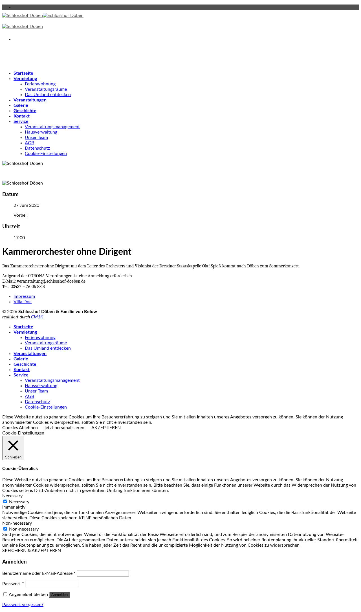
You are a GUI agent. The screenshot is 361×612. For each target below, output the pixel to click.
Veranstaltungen (30, 100)
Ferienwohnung (40, 84)
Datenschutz (37, 148)
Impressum (24, 296)
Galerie (21, 105)
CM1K (37, 317)
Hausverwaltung (41, 132)
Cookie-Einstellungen (46, 153)
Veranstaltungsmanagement (52, 127)
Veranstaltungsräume (46, 89)
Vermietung (25, 78)
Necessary (19, 502)
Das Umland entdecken (48, 94)
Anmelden (59, 595)
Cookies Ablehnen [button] (20, 427)
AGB (29, 143)
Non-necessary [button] (17, 523)
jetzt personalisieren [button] (64, 427)
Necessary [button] (12, 496)
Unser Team (36, 137)
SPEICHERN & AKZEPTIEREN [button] (31, 550)
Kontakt (22, 116)
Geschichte (25, 110)
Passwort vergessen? (22, 604)
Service (21, 121)
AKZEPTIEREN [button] (106, 427)
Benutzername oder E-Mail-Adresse (39, 573)
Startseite (23, 73)
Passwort (13, 584)
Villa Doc (23, 302)
